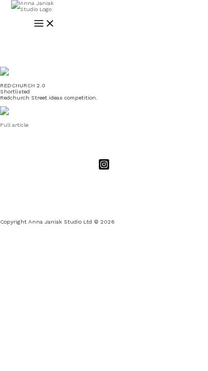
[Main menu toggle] (44, 24)
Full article (14, 125)
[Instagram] (104, 168)
